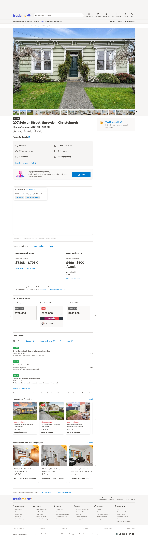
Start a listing (103, 499)
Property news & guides (42, 509)
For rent (36, 21)
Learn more (47, 492)
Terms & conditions (84, 534)
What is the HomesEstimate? (26, 268)
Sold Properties (40, 512)
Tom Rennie (49, 323)
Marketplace (19, 506)
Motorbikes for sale (61, 512)
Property (20, 26)
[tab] (19, 190)
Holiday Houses (107, 528)
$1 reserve (18, 516)
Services (99, 506)
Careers (51, 534)
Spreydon (38, 26)
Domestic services (102, 512)
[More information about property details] (29, 137)
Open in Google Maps (33, 197)
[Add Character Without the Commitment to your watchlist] (64, 448)
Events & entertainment (103, 514)
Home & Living (19, 519)
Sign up (125, 16)
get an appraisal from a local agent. (53, 289)
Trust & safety (121, 514)
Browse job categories (82, 509)
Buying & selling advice (62, 514)
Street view (19, 197)
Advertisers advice (81, 516)
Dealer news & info (61, 516)
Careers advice (80, 512)
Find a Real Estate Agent (43, 519)
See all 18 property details (25, 163)
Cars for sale (59, 509)
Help (118, 509)
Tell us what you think (64, 493)
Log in (132, 16)
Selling (112, 21)
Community (121, 506)
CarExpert (85, 528)
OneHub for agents (41, 516)
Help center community (123, 521)
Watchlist (111, 499)
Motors (58, 506)
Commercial (58, 21)
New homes (49, 21)
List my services (101, 519)
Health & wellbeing (102, 516)
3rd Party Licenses (122, 516)
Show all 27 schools (20, 388)
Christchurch (31, 26)
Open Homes (39, 514)
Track (83, 174)
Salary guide (79, 519)
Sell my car (59, 519)
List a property (130, 21)
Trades (99, 509)
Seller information (122, 519)
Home (15, 26)
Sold (42, 21)
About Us (43, 534)
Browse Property (18, 21)
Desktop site (35, 534)
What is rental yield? (73, 279)
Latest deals (18, 509)
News (57, 534)
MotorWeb (64, 528)
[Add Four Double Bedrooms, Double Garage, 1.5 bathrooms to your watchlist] (92, 448)
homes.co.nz (42, 528)
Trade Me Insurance (18, 528)
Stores (17, 512)
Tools (120, 21)
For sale (29, 21)
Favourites (120, 499)
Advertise (64, 534)
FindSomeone (131, 528)
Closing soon (18, 514)
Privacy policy (73, 534)
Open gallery (75, 106)
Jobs (78, 506)
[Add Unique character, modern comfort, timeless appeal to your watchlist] (36, 448)
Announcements (121, 512)
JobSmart (79, 514)
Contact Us (108, 534)
